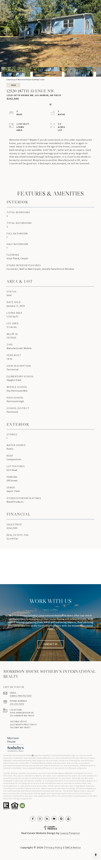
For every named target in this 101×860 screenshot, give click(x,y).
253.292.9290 (17, 704)
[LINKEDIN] (47, 818)
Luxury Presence (70, 833)
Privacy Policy (54, 847)
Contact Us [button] (51, 644)
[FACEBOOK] (32, 818)
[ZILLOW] (68, 818)
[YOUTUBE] (54, 818)
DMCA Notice (73, 847)
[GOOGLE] (61, 818)
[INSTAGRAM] (39, 818)
